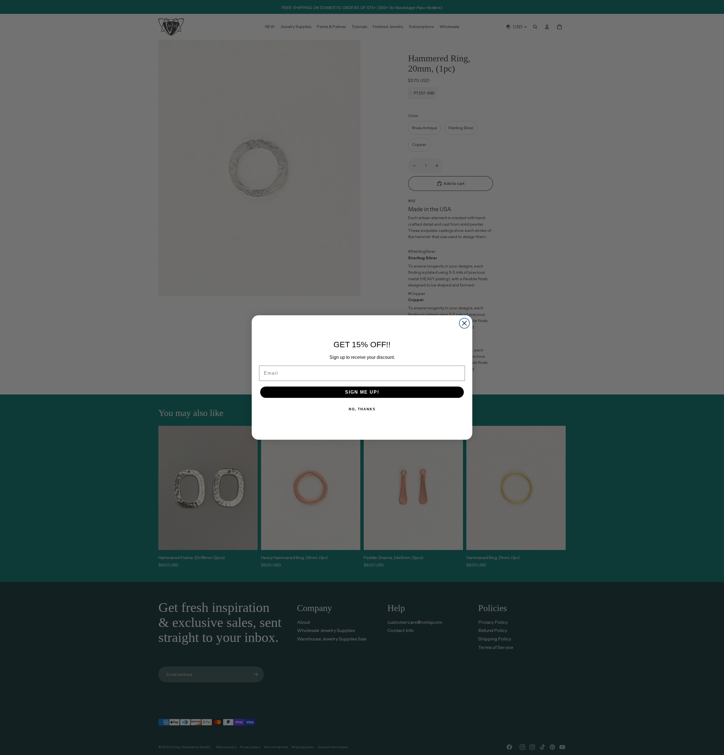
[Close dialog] (464, 323)
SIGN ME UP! (362, 392)
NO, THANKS (362, 409)
